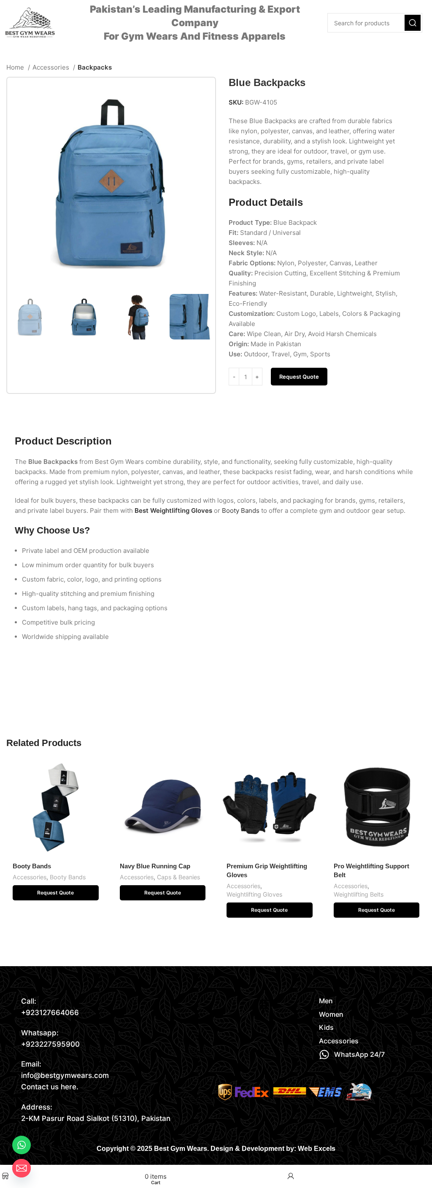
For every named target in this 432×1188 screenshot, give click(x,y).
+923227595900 (50, 1044)
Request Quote (299, 376)
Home (16, 67)
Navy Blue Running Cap (155, 866)
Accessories (51, 67)
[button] (56, 892)
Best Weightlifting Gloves (173, 510)
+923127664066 (50, 1012)
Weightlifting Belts (358, 894)
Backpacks (95, 67)
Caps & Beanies (178, 877)
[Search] (413, 23)
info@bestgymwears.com (65, 1075)
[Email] (21, 1168)
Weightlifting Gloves (254, 894)
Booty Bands (32, 866)
